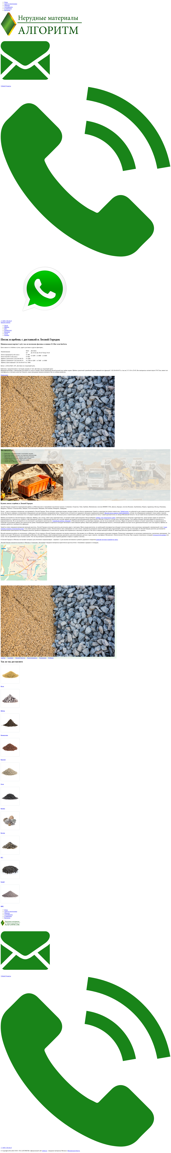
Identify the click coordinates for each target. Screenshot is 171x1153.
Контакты (7, 10)
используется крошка (159, 535)
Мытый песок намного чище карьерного (116, 513)
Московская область (74, 1150)
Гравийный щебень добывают (61, 521)
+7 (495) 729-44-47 (6, 321)
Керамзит (7, 332)
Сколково (10, 658)
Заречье (3, 658)
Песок (6, 325)
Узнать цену (4, 375)
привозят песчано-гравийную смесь (107, 539)
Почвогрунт (8, 330)
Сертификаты (8, 7)
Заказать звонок (5, 322)
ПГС (5, 328)
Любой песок (124, 511)
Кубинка (51, 658)
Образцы (7, 5)
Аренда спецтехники (10, 4)
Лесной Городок (20, 658)
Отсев (6, 333)
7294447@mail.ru (6, 86)
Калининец (42, 658)
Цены (6, 2)
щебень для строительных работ (105, 517)
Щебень (6, 327)
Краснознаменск (32, 658)
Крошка (6, 335)
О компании (8, 8)
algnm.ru (44, 1150)
